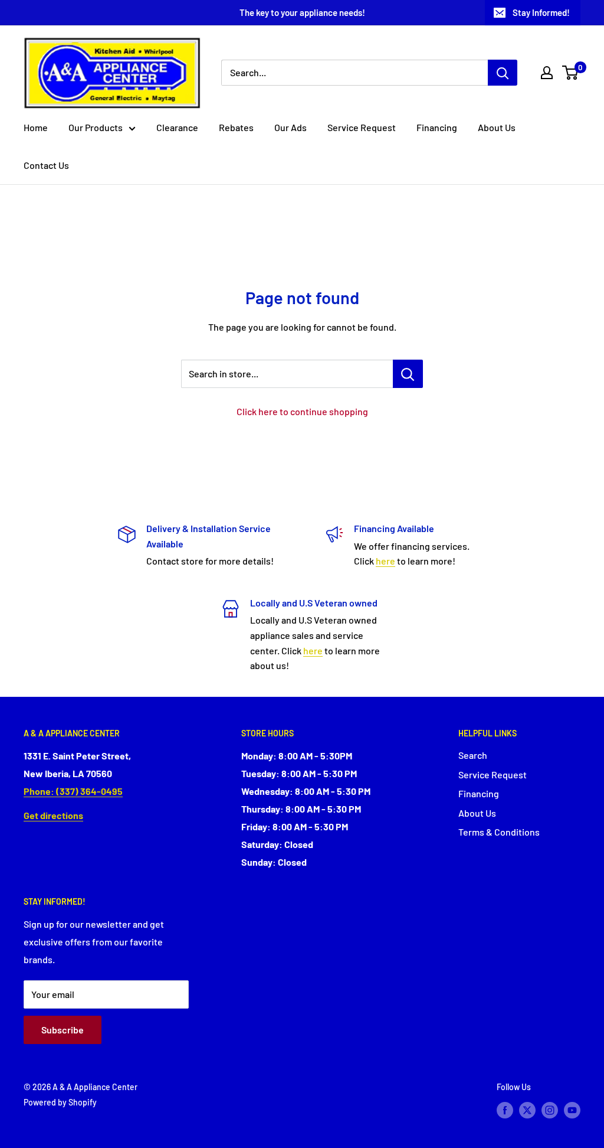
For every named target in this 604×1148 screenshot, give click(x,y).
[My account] (547, 72)
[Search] (502, 73)
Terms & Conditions (499, 831)
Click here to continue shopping (302, 411)
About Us (497, 127)
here (385, 560)
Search (472, 755)
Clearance (177, 127)
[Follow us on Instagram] (549, 1110)
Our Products (95, 127)
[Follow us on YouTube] (572, 1110)
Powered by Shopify (60, 1102)
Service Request (361, 127)
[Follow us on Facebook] (505, 1110)
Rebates (236, 127)
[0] (570, 73)
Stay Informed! (541, 12)
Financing (436, 127)
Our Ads (290, 127)
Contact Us (46, 165)
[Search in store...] (408, 374)
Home (36, 127)
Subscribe (62, 1029)
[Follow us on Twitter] (527, 1110)
